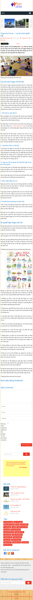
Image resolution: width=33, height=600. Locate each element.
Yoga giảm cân (19, 532)
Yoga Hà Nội (7, 534)
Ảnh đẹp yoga (8, 545)
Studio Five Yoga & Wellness (18, 487)
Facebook (5, 553)
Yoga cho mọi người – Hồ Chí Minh (19, 499)
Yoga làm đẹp (8, 537)
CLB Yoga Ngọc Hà (15, 505)
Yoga (21, 46)
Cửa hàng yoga (8, 522)
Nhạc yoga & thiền (9, 524)
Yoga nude (7, 539)
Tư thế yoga (7, 527)
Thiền (17, 524)
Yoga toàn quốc (16, 539)
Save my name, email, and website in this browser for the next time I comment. (4, 432)
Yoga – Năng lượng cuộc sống (16, 592)
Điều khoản (21, 596)
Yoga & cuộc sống (22, 527)
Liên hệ (17, 598)
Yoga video (25, 542)
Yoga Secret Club (15, 511)
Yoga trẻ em (25, 38)
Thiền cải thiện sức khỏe (17, 493)
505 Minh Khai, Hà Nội (11, 596)
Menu (3, 13)
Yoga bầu (6, 529)
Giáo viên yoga (18, 522)
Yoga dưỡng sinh (8, 532)
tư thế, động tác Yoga (18, 126)
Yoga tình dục (16, 542)
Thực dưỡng (24, 524)
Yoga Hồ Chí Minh (17, 534)
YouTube (12, 553)
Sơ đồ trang (28, 596)
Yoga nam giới (17, 537)
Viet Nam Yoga (6, 38)
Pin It (18, 44)
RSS (8, 553)
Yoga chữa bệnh (15, 529)
